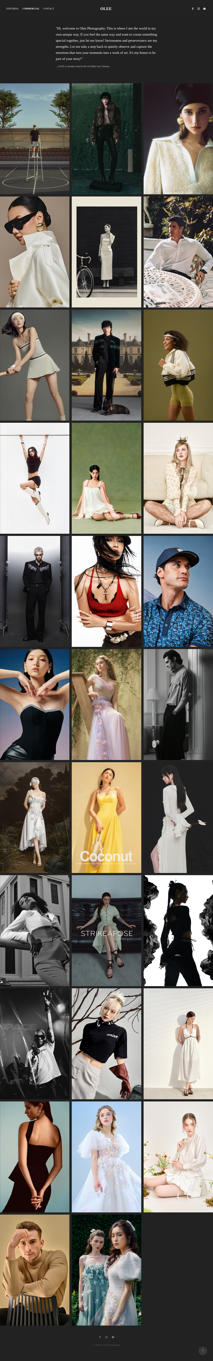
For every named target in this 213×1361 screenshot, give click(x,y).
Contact (48, 8)
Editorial (12, 8)
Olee (106, 8)
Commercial (31, 8)
